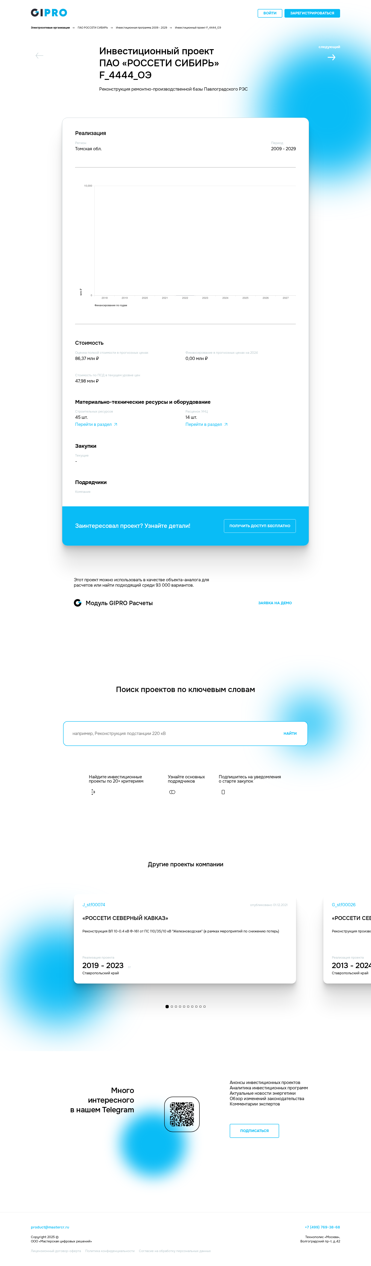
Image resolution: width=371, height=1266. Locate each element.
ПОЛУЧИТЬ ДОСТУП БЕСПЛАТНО (260, 526)
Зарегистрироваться (312, 13)
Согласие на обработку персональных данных (175, 1251)
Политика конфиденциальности (110, 1251)
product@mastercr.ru (50, 1227)
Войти (270, 13)
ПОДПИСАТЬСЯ (254, 1131)
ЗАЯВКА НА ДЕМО (275, 603)
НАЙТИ (290, 733)
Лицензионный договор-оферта (56, 1251)
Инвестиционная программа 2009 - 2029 (141, 27)
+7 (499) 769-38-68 (322, 1227)
